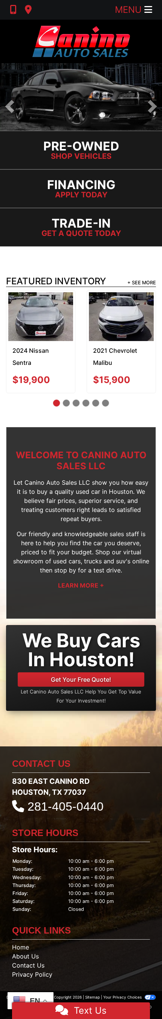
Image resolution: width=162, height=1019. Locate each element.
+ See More (141, 282)
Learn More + (81, 585)
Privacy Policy (32, 974)
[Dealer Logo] (81, 41)
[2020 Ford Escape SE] (45, 309)
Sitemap (92, 997)
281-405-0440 (66, 806)
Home (20, 947)
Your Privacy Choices (123, 997)
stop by (65, 570)
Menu (129, 9)
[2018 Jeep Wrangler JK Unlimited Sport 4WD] (126, 309)
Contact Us (28, 965)
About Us (25, 956)
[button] (9, 106)
